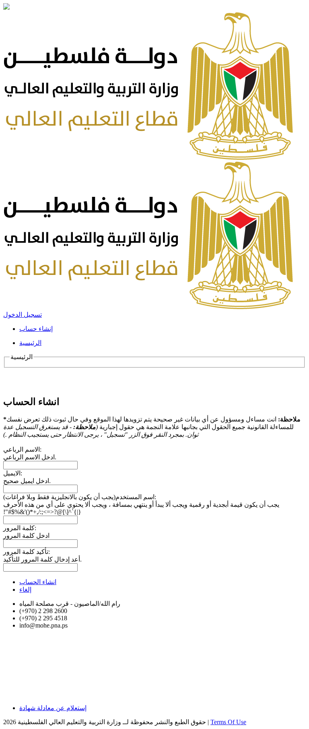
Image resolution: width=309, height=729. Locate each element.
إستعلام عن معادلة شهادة (53, 707)
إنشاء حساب (36, 328)
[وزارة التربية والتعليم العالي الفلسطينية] (148, 157)
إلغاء (25, 589)
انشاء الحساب (37, 581)
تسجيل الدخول (22, 314)
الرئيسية (30, 342)
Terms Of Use (228, 722)
